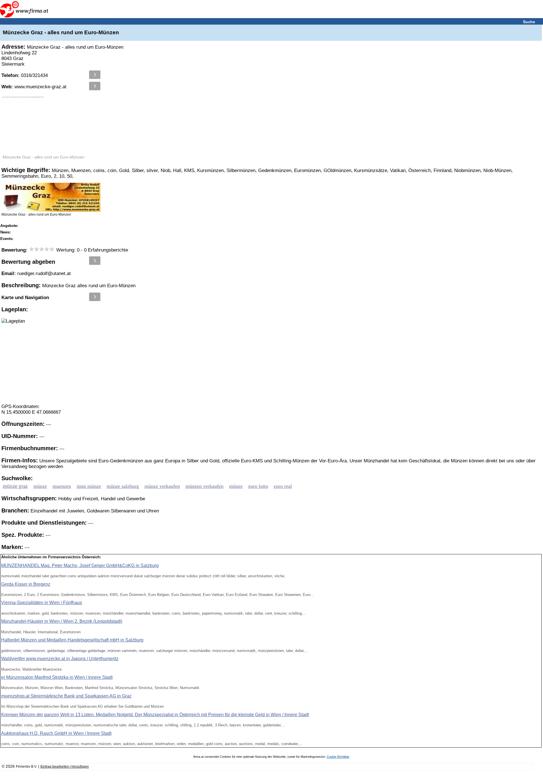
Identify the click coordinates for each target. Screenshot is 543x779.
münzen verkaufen (204, 486)
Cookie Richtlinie (338, 756)
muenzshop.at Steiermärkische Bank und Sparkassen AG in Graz (66, 696)
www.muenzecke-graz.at (33, 86)
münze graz (15, 486)
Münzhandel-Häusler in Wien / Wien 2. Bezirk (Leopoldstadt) (61, 621)
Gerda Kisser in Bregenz (25, 584)
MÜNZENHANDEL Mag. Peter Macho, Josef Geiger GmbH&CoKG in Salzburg (80, 565)
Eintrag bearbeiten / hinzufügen (64, 767)
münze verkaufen (162, 486)
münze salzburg (123, 486)
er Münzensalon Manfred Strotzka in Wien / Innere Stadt (57, 677)
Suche (529, 22)
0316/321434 (24, 75)
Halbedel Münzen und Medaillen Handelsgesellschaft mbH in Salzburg (72, 640)
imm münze (89, 486)
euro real (283, 486)
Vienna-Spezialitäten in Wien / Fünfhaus (41, 602)
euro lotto (258, 486)
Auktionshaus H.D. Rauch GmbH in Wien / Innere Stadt (56, 733)
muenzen (62, 486)
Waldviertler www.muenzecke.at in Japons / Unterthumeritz (59, 658)
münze (40, 486)
